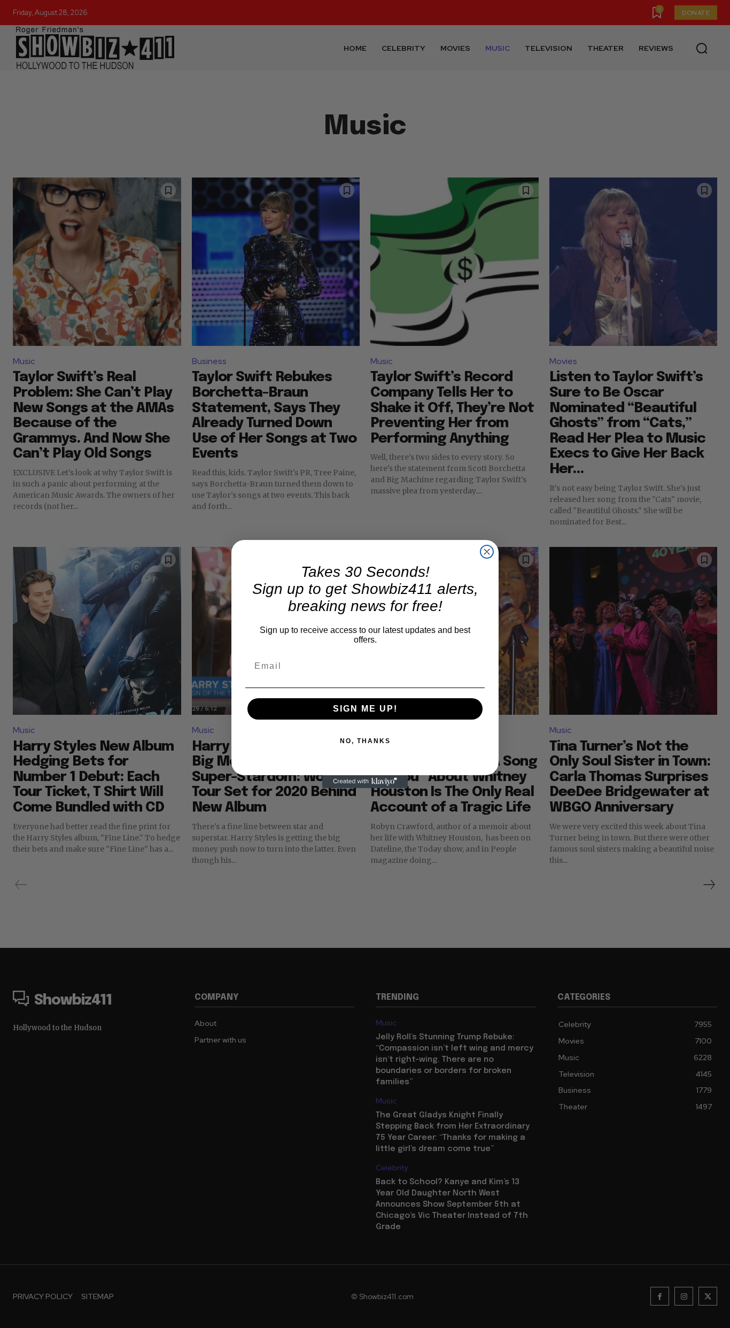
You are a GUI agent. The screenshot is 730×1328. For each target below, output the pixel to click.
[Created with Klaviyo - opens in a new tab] (365, 781)
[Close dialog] (486, 551)
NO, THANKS (365, 741)
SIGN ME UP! (365, 708)
